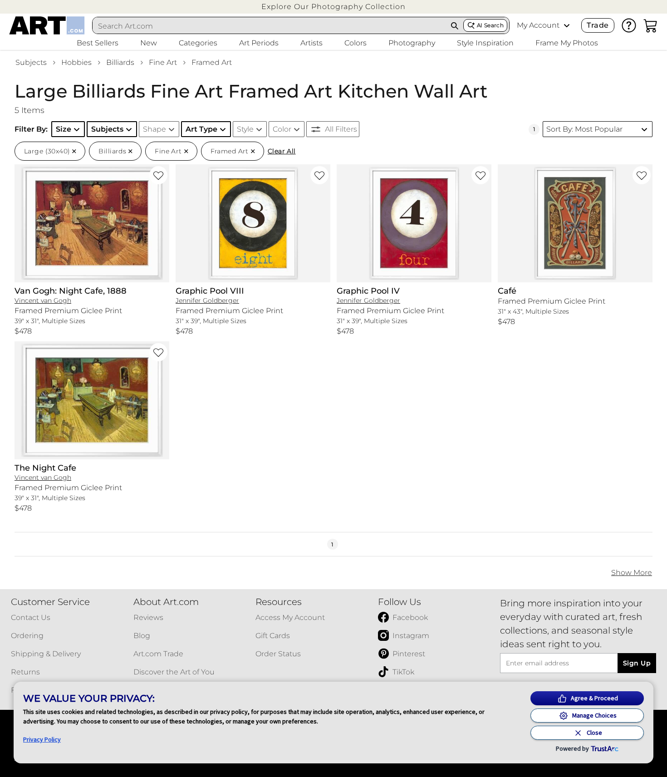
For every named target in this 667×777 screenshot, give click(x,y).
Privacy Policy (42, 739)
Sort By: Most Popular (584, 129)
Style (245, 129)
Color (282, 129)
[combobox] (269, 25)
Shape (154, 129)
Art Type (201, 129)
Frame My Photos (566, 43)
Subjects (31, 62)
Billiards (120, 62)
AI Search (490, 25)
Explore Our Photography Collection (333, 6)
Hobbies (76, 62)
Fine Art (163, 62)
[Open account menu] (566, 25)
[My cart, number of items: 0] (650, 25)
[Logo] (47, 25)
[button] (333, 6)
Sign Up (637, 663)
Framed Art (211, 62)
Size (63, 129)
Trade (597, 25)
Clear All (282, 151)
